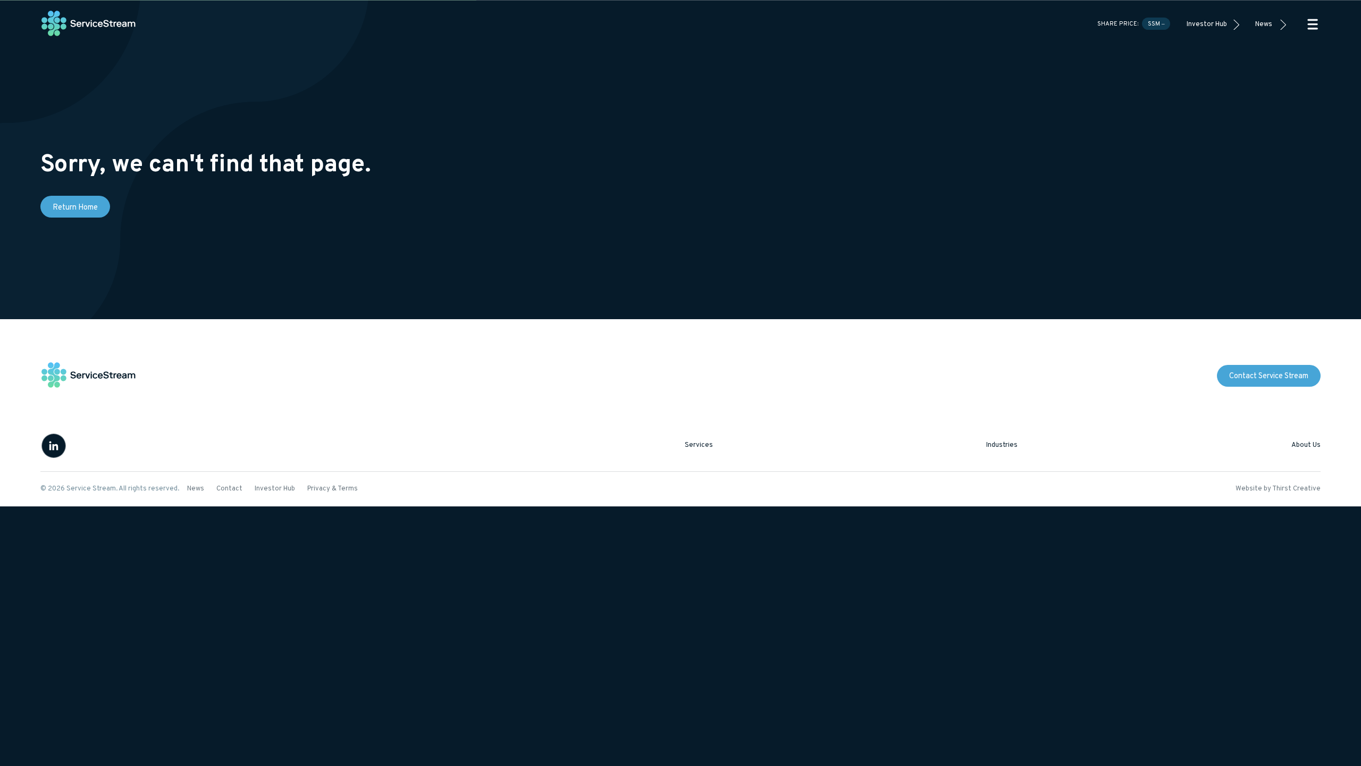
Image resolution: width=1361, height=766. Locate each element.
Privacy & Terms (332, 489)
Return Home (75, 208)
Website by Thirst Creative (1278, 489)
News (1263, 24)
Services (699, 445)
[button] (1313, 24)
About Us (1306, 445)
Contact (229, 489)
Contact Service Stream (1268, 376)
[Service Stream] (88, 24)
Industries (1002, 445)
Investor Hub (1207, 24)
